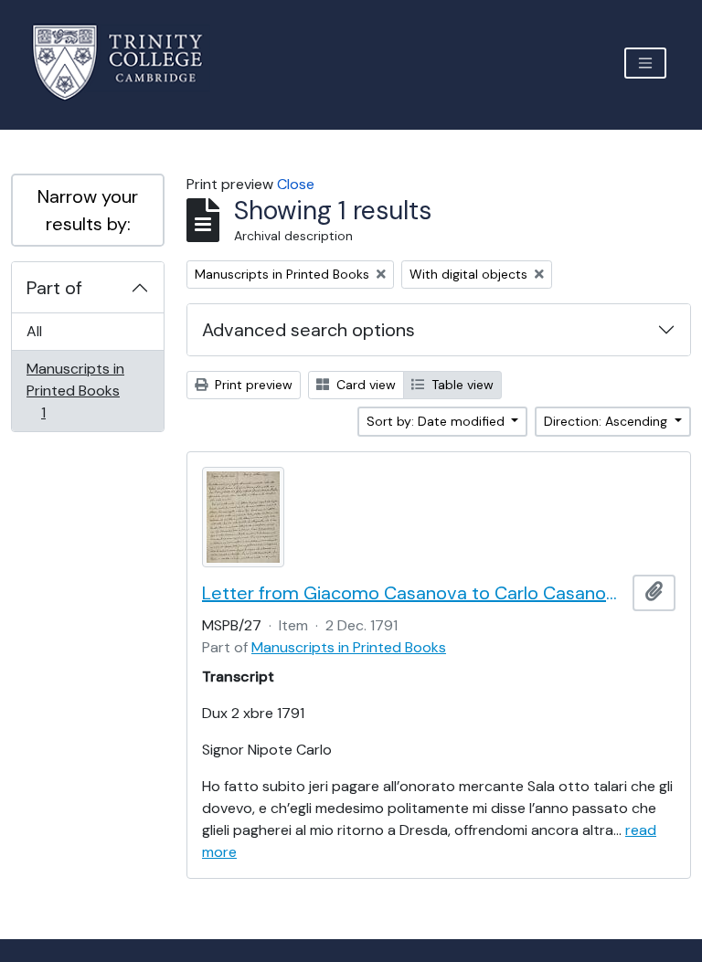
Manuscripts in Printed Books (75, 390)
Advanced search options (308, 330)
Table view (461, 384)
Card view (364, 384)
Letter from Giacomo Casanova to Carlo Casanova (413, 593)
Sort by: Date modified (437, 421)
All (34, 331)
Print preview (251, 384)
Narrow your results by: (87, 210)
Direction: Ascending (607, 421)
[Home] (128, 62)
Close (295, 184)
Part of (54, 288)
